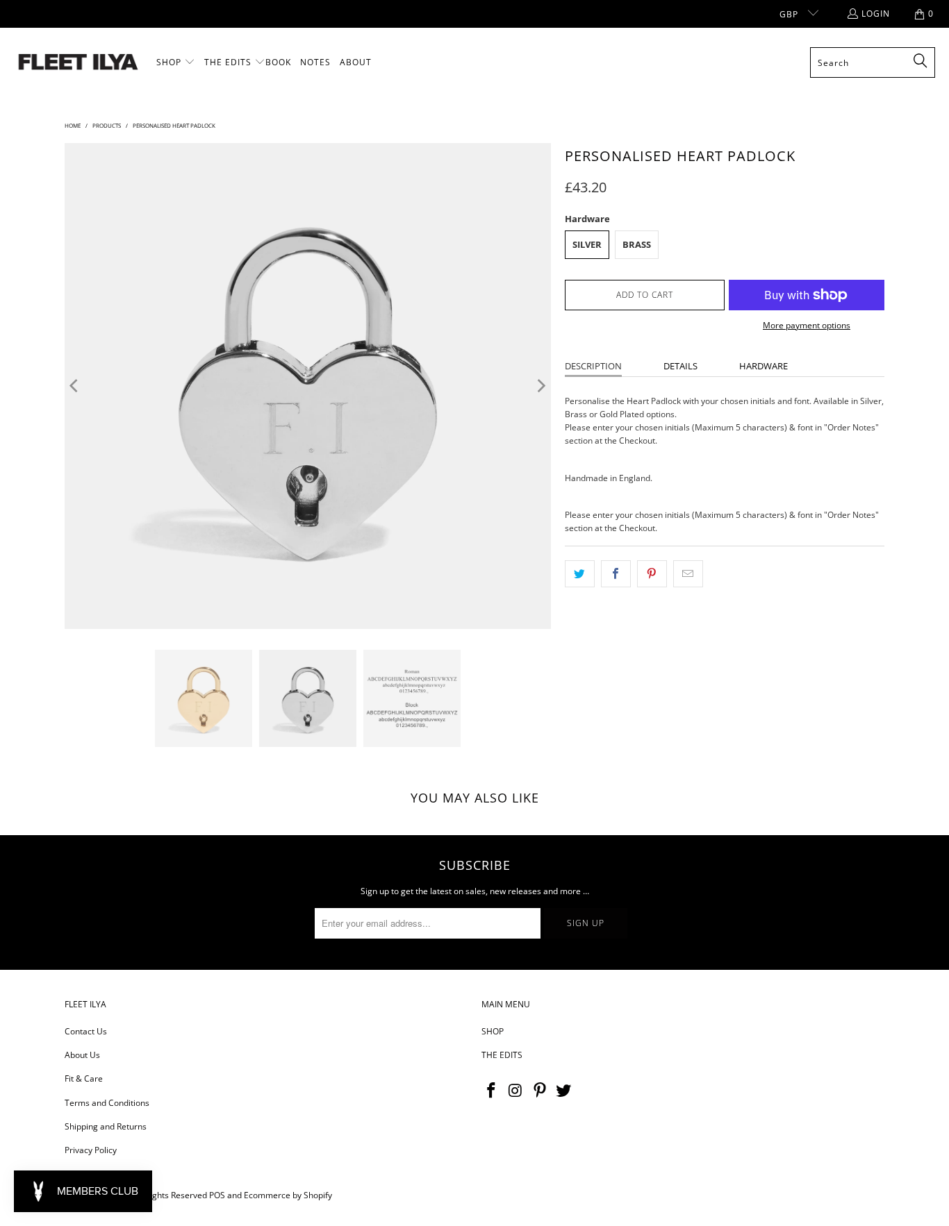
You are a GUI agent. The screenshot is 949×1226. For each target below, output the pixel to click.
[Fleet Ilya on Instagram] (516, 1090)
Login (875, 13)
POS (217, 1195)
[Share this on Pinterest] (652, 573)
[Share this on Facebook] (616, 573)
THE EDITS (501, 1055)
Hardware (763, 366)
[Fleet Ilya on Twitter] (564, 1090)
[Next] (540, 386)
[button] (175, 62)
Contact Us (86, 1031)
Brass (636, 244)
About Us (82, 1055)
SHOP (492, 1031)
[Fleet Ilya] (78, 63)
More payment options (806, 325)
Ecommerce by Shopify (288, 1195)
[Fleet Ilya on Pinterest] (539, 1090)
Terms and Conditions (107, 1103)
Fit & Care (84, 1078)
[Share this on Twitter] (580, 573)
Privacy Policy (91, 1150)
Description (593, 366)
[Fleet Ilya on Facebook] (491, 1090)
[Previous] (75, 386)
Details (680, 366)
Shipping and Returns (106, 1126)
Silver (587, 244)
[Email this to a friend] (688, 573)
